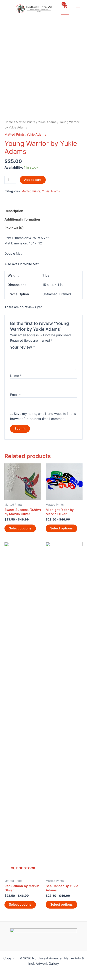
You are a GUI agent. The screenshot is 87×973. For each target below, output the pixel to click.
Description (13, 211)
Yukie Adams (47, 122)
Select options (20, 528)
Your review (22, 347)
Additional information (22, 219)
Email (15, 395)
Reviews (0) (14, 228)
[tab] (43, 211)
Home (8, 122)
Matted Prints (25, 122)
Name (15, 376)
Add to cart (32, 180)
